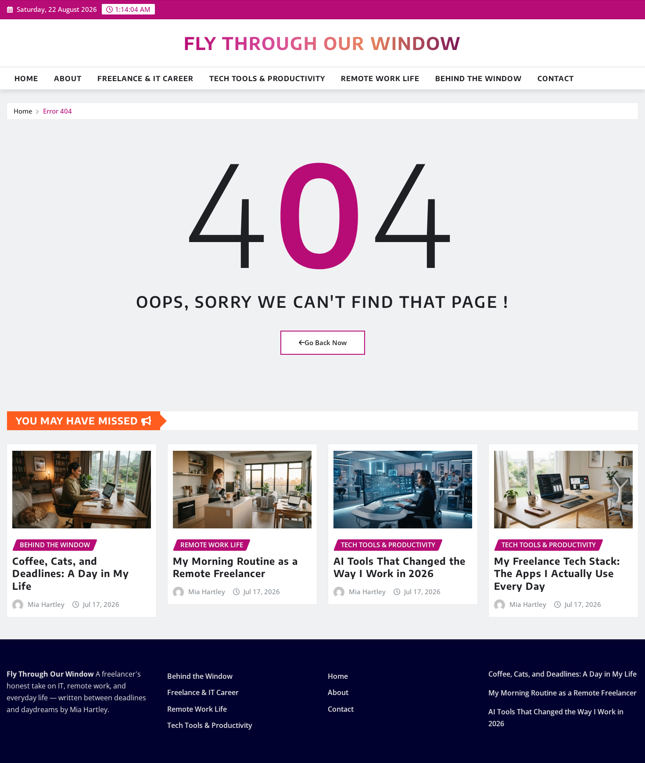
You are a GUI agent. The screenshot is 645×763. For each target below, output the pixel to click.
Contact (556, 78)
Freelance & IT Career (145, 78)
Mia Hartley (46, 604)
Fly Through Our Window (322, 43)
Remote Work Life (380, 78)
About (68, 78)
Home (26, 78)
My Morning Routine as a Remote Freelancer (235, 567)
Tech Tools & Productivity (267, 78)
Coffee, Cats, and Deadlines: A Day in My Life (70, 573)
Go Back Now (326, 342)
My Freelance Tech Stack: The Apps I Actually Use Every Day (557, 573)
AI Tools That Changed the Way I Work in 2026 (399, 567)
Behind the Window (478, 78)
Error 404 (57, 111)
